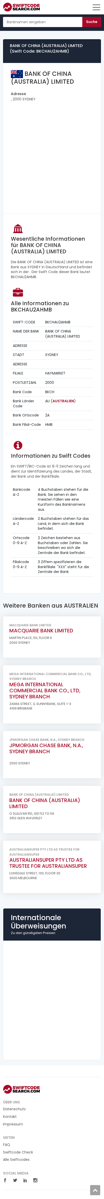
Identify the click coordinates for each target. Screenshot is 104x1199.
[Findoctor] (23, 6)
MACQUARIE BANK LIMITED (41, 630)
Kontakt (10, 1116)
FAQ (6, 1144)
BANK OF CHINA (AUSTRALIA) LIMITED (44, 803)
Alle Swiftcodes (16, 1159)
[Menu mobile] (96, 8)
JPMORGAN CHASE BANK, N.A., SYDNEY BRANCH (46, 748)
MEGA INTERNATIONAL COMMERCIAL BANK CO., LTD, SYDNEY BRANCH (45, 690)
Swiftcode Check (18, 1152)
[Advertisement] (52, 154)
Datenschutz (14, 1109)
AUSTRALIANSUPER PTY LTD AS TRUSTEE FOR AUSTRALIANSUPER (48, 863)
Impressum (13, 1124)
